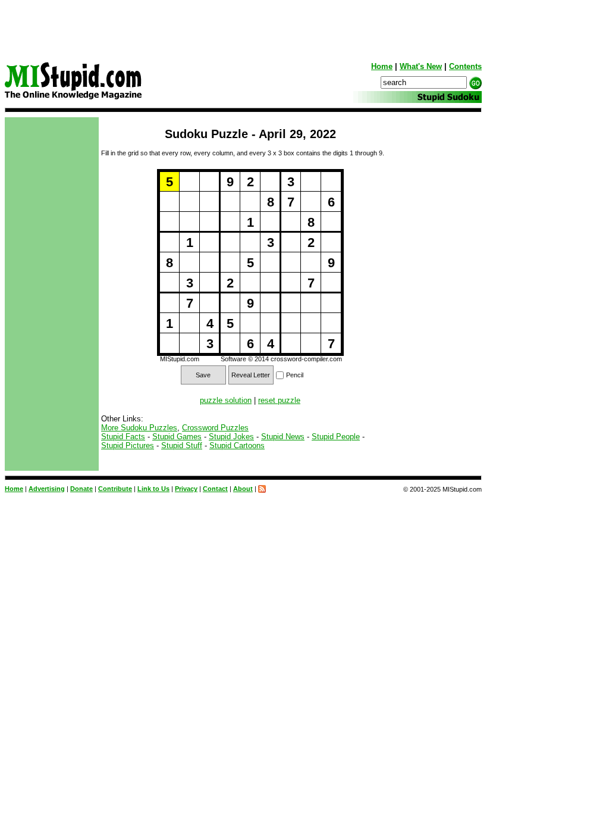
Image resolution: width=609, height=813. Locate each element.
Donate (81, 488)
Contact (215, 488)
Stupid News (282, 436)
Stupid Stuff (181, 445)
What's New (421, 66)
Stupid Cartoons (237, 445)
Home (382, 66)
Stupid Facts (123, 436)
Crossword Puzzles (215, 427)
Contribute (115, 488)
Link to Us (153, 488)
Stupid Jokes (231, 436)
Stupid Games (177, 436)
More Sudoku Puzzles (139, 427)
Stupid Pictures (127, 445)
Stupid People (336, 436)
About (243, 488)
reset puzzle (279, 400)
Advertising (47, 488)
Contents (465, 66)
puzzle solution (226, 400)
